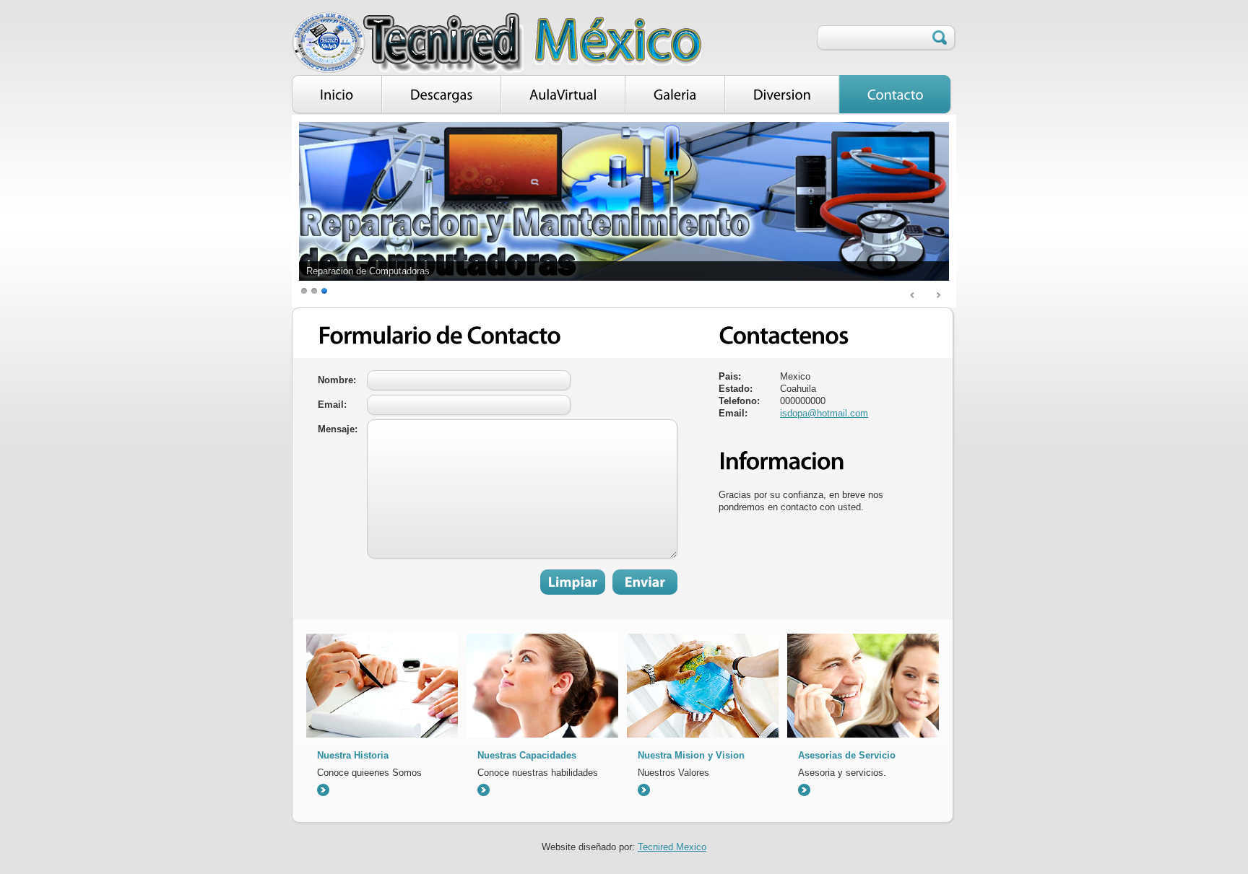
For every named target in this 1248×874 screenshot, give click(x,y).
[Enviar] (644, 582)
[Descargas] (441, 95)
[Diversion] (782, 95)
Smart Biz (496, 42)
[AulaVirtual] (563, 95)
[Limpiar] (572, 582)
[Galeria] (675, 95)
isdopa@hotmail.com (824, 413)
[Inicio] (337, 95)
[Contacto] (895, 95)
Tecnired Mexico (672, 847)
